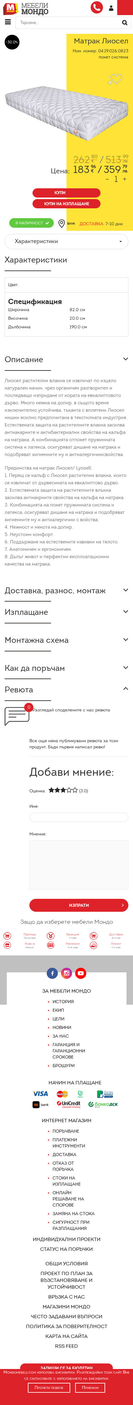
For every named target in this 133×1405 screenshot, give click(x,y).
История (63, 1001)
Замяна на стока (74, 1213)
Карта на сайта (66, 1336)
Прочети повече (49, 1387)
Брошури (64, 1065)
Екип (58, 1010)
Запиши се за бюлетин (66, 1368)
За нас (61, 1036)
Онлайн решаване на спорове (68, 1199)
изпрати (79, 905)
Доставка (64, 1154)
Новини (62, 1027)
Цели (58, 1019)
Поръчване (66, 1131)
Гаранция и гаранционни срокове (69, 1051)
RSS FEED (66, 1346)
